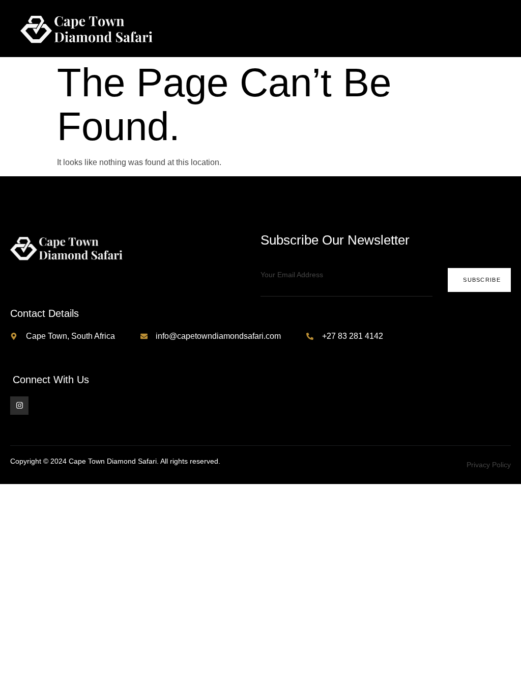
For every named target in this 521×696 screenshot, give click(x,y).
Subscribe (482, 280)
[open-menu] (505, 28)
